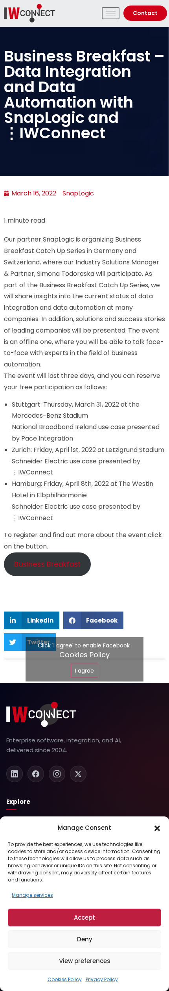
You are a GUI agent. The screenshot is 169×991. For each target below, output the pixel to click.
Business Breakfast (47, 564)
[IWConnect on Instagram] (57, 774)
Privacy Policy (102, 979)
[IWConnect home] (41, 714)
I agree (84, 670)
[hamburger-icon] (110, 13)
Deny (84, 939)
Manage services (32, 895)
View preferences (84, 961)
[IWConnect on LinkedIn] (14, 774)
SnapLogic (78, 193)
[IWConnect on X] (78, 774)
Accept (84, 917)
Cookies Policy (65, 979)
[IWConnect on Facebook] (36, 774)
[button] (157, 828)
